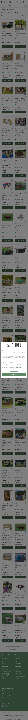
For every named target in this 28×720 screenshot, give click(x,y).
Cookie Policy (18, 367)
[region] (14, 360)
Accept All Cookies (14, 374)
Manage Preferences (14, 371)
